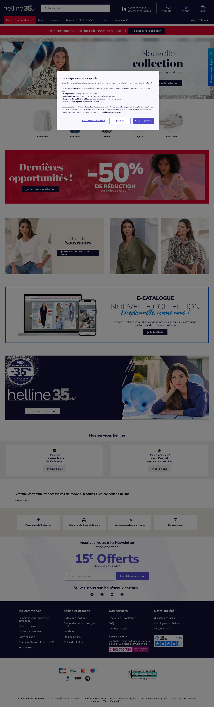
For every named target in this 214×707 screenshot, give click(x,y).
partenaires (99, 83)
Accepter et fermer (144, 121)
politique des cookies (112, 112)
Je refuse (120, 121)
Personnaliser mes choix (93, 121)
